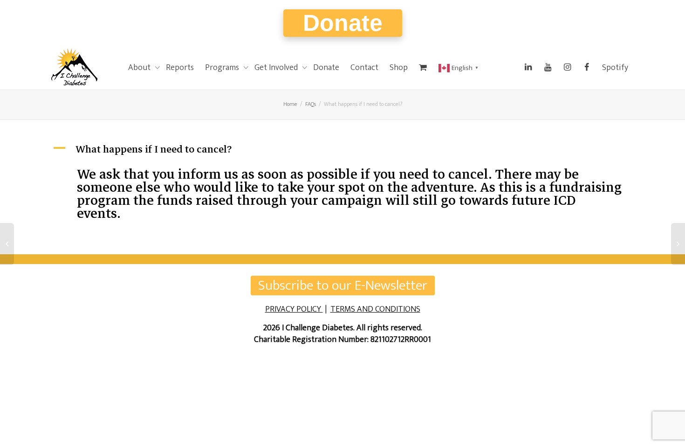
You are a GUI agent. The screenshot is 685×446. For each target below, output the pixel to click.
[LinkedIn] (528, 67)
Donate (343, 23)
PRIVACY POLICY (294, 309)
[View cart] (423, 67)
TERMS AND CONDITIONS (375, 309)
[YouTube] (547, 67)
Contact (364, 68)
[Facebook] (586, 67)
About (140, 68)
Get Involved (277, 68)
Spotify (615, 68)
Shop (399, 68)
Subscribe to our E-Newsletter (342, 285)
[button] (342, 149)
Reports (180, 68)
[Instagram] (567, 67)
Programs (223, 68)
